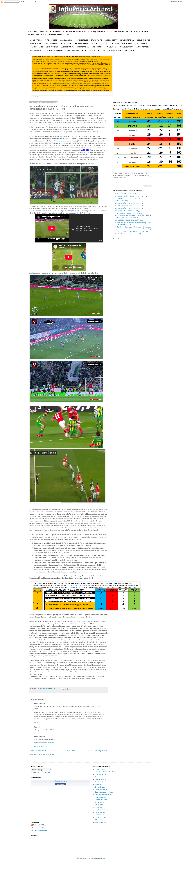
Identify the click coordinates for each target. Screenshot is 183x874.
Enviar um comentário (39, 746)
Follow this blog (60, 784)
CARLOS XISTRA (111, 40)
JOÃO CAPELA (127, 43)
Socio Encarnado (100, 817)
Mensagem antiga (101, 751)
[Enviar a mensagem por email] (62, 689)
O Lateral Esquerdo (101, 782)
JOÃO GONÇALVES (36, 47)
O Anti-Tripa (99, 807)
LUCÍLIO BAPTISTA (67, 47)
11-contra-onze (100, 777)
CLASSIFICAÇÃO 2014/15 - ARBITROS (128, 206)
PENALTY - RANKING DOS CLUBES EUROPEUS (131, 231)
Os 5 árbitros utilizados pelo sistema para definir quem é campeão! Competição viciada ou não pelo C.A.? (133, 228)
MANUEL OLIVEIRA (126, 47)
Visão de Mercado (101, 789)
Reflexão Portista (100, 797)
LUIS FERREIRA (83, 47)
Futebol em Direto (101, 800)
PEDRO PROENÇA (88, 50)
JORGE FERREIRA (98, 43)
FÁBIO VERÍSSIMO (51, 43)
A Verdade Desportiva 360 (103, 794)
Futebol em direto (101, 822)
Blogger (102, 858)
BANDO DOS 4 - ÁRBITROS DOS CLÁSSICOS (130, 196)
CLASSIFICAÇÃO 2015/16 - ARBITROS (128, 208)
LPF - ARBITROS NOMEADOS (105, 772)
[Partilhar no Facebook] (68, 689)
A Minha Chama (100, 820)
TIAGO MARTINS (115, 50)
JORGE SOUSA (113, 43)
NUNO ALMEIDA (35, 50)
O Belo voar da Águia (102, 810)
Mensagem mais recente (38, 751)
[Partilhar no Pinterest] (70, 689)
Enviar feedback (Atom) (46, 754)
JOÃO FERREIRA (141, 43)
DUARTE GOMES (36, 43)
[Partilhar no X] (66, 689)
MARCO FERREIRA (142, 47)
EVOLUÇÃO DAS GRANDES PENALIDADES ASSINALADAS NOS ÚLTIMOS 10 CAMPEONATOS (132, 214)
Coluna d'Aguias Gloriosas (104, 792)
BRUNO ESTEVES (82, 40)
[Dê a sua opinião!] (64, 689)
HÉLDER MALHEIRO (82, 43)
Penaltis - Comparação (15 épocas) (126, 234)
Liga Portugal (99, 769)
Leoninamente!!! (100, 812)
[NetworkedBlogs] (60, 781)
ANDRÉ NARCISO (36, 40)
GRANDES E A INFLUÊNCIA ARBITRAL (128, 220)
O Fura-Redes (100, 787)
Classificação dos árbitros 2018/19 (126, 211)
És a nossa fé (99, 815)
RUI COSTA (102, 50)
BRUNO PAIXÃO (96, 40)
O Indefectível (99, 802)
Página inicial (71, 751)
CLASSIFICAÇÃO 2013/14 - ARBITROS (128, 203)
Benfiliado (98, 784)
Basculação (99, 804)
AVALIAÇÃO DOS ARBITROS (124, 194)
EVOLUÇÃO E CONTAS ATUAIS (125, 217)
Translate (47, 772)
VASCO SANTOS (129, 50)
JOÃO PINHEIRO (52, 47)
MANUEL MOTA (111, 47)
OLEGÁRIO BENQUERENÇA (53, 50)
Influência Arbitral (39, 825)
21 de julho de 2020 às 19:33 (44, 730)
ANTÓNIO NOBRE (51, 40)
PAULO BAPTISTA (73, 50)
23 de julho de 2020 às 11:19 (44, 742)
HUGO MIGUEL (66, 43)
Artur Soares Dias (66, 40)
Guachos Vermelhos (102, 774)
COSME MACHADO (143, 40)
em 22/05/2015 (62, 138)
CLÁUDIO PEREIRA (127, 40)
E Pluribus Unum (100, 779)
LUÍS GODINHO (97, 47)
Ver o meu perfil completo (39, 831)
